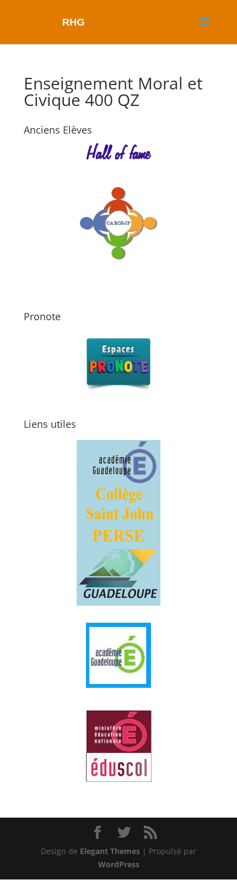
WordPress (118, 864)
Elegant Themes (110, 851)
